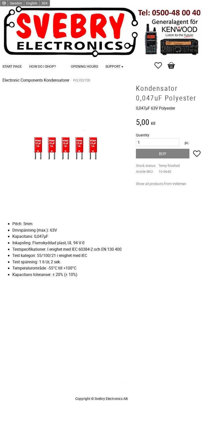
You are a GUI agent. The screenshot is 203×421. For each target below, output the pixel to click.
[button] (160, 65)
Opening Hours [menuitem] (84, 66)
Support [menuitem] (113, 66)
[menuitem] (64, 59)
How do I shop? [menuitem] (42, 66)
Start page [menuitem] (12, 66)
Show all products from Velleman (161, 183)
